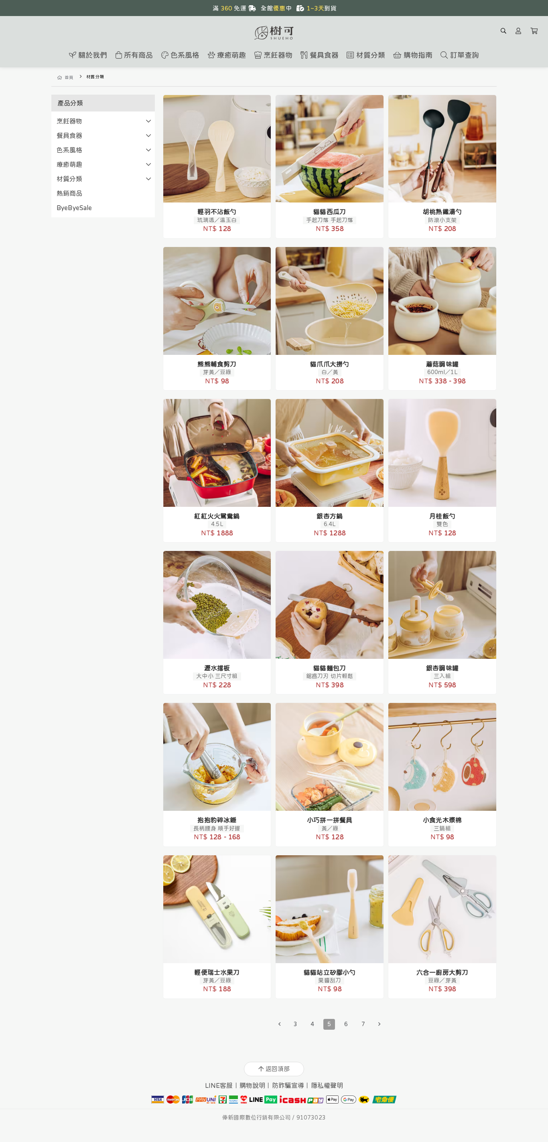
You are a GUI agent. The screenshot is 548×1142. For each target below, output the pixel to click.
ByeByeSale (74, 207)
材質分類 (70, 178)
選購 (221, 191)
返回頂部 (278, 1068)
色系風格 (70, 150)
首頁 (69, 77)
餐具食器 (70, 135)
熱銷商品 (70, 193)
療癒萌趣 (70, 164)
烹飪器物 (70, 121)
